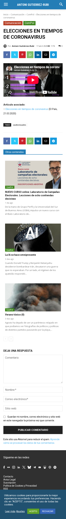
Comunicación (17, 14)
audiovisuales (19, 125)
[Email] (45, 54)
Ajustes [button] (20, 511)
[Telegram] (53, 54)
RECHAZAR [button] (47, 511)
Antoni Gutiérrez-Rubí (23, 46)
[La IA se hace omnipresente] (33, 238)
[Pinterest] (22, 54)
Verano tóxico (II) (14, 314)
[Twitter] (14, 54)
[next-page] (11, 339)
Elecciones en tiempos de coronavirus (27, 109)
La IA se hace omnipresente (20, 254)
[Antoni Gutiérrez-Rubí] (5, 46)
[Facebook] (6, 54)
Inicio (5, 14)
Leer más (10, 511)
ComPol (30, 14)
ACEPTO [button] (33, 511)
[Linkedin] (38, 54)
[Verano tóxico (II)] (33, 297)
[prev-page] (5, 339)
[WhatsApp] (30, 54)
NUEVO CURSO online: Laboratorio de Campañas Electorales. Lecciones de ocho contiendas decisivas (32, 195)
